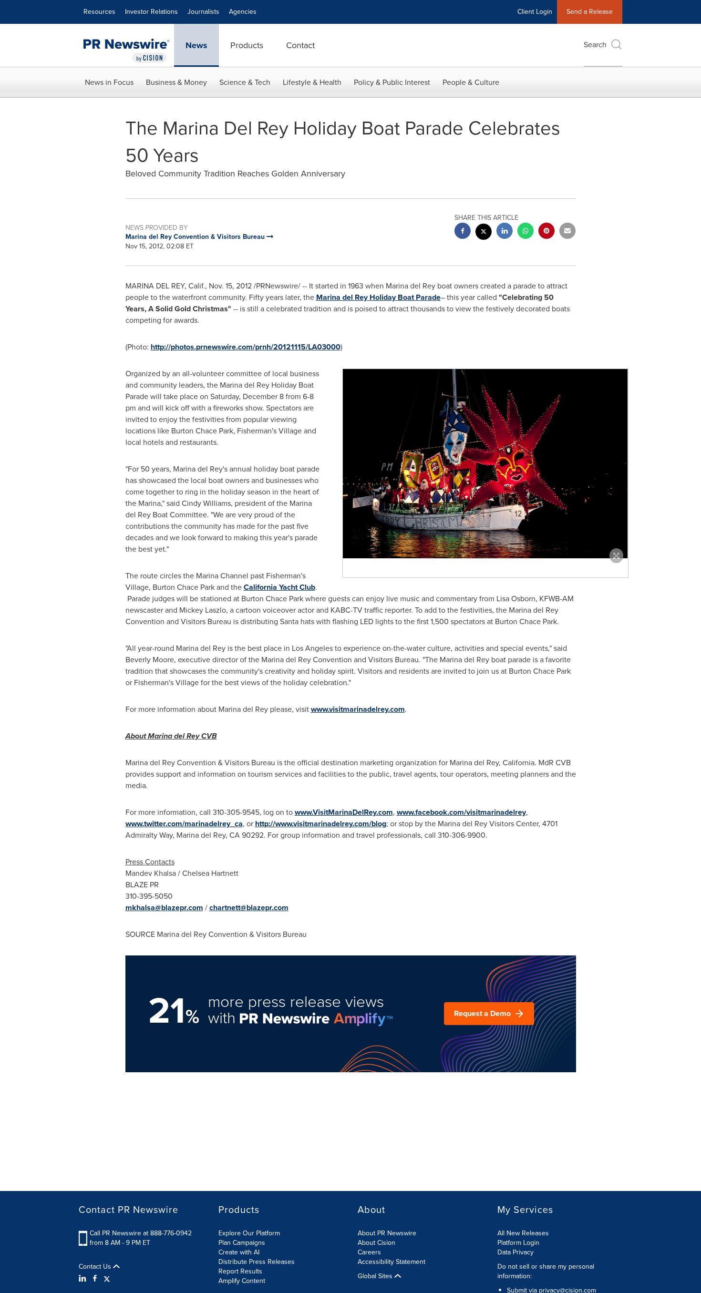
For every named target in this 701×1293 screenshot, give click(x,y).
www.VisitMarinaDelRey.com (344, 812)
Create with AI (238, 1252)
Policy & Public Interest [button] (392, 82)
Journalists (203, 12)
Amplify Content (241, 1281)
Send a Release (590, 12)
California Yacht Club (279, 587)
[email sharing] (567, 232)
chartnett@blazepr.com (249, 907)
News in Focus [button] (109, 82)
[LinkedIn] (84, 1278)
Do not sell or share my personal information (545, 1271)
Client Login (534, 12)
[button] (485, 463)
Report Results (240, 1271)
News (196, 45)
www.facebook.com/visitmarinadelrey (461, 812)
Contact (300, 45)
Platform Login (518, 1243)
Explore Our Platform (249, 1233)
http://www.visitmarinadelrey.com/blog (320, 823)
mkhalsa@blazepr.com (164, 907)
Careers (369, 1252)
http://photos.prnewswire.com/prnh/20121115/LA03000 (245, 346)
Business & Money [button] (176, 82)
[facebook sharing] (462, 232)
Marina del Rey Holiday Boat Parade (378, 297)
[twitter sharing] (483, 233)
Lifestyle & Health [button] (312, 82)
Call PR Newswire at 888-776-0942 (141, 1233)
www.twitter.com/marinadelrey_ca (184, 823)
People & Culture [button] (471, 82)
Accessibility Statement (391, 1262)
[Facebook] (95, 1278)
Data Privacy (515, 1252)
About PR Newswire (387, 1233)
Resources (99, 12)
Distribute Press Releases (256, 1262)
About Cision (376, 1243)
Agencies (243, 12)
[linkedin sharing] (504, 232)
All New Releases (523, 1233)
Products (246, 45)
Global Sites (376, 1276)
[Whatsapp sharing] (525, 232)
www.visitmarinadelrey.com (358, 709)
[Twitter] (107, 1278)
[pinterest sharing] (546, 232)
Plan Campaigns (241, 1243)
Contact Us (96, 1267)
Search (595, 44)
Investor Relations (151, 12)
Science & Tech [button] (244, 82)
